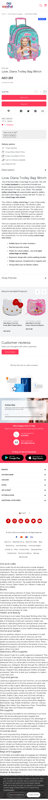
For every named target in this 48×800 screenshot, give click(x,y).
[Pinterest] (27, 521)
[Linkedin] (21, 521)
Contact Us (8, 549)
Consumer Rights (34, 545)
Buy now (24, 104)
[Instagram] (14, 521)
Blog (40, 542)
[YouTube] (39, 521)
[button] (40, 5)
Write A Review (10, 352)
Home (4, 14)
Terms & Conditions (24, 553)
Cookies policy (8, 790)
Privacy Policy (24, 549)
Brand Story (10, 545)
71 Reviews (9, 124)
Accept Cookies (33, 795)
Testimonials (23, 557)
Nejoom (9, 121)
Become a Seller (31, 542)
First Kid (5, 68)
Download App (21, 545)
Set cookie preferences (16, 795)
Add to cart (24, 97)
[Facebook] (8, 521)
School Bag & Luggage (15, 14)
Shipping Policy (36, 549)
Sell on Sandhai (9, 136)
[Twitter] (33, 521)
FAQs (16, 549)
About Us (7, 542)
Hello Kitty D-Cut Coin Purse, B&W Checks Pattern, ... (12, 325)
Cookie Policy (12, 553)
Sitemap (36, 553)
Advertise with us (18, 542)
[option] (24, 39)
